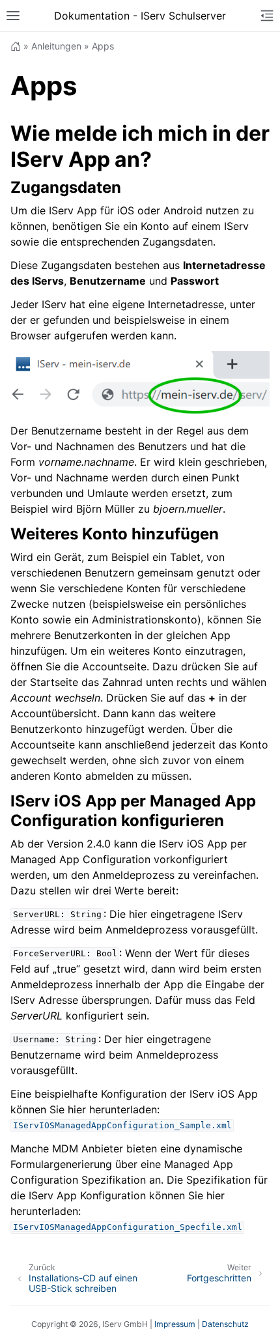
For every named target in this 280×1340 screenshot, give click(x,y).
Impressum (174, 1324)
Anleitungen (56, 45)
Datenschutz (225, 1324)
